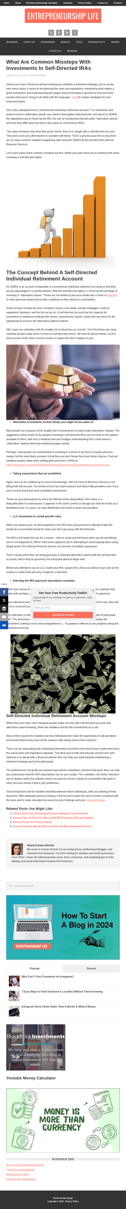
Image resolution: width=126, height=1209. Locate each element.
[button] (63, 593)
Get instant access (63, 615)
